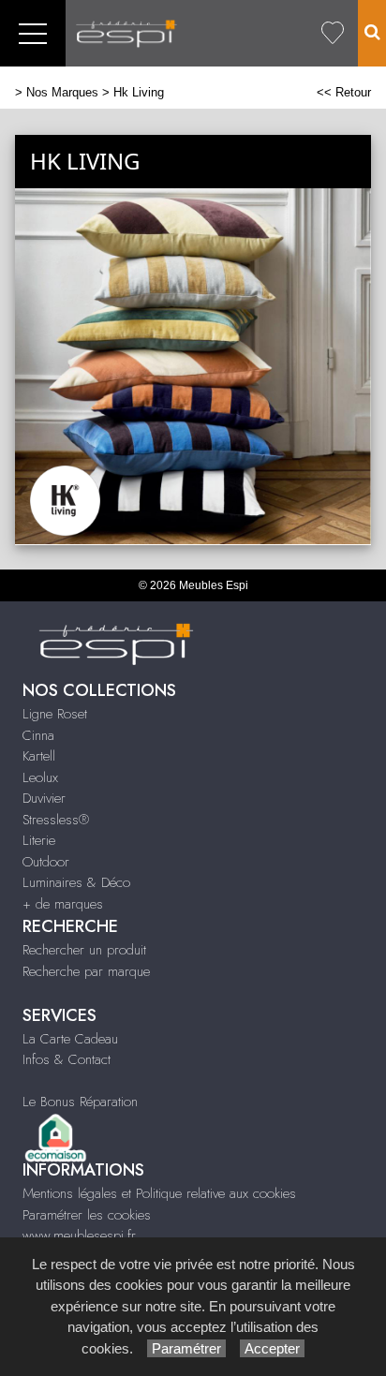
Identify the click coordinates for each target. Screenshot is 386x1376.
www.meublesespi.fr (79, 1235)
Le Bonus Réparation (80, 1101)
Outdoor (45, 861)
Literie (38, 840)
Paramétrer (186, 1348)
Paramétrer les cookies (86, 1215)
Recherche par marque (86, 971)
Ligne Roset (54, 713)
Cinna (38, 735)
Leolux (40, 777)
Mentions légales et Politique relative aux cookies (159, 1193)
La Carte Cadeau (70, 1038)
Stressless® (55, 819)
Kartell (38, 756)
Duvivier (44, 798)
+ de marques (62, 904)
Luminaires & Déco (76, 882)
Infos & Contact (66, 1059)
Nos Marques (62, 92)
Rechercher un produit (84, 950)
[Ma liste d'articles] (332, 33)
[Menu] (33, 33)
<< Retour (344, 92)
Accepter (272, 1348)
